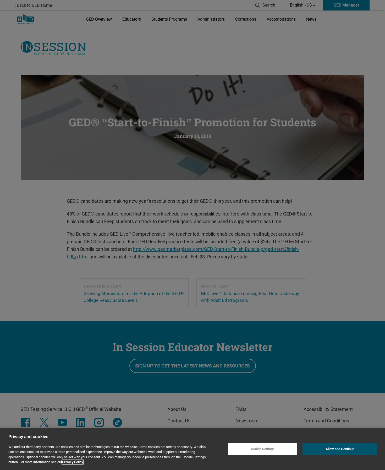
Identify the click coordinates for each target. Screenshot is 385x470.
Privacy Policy (72, 462)
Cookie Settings (262, 449)
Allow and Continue (340, 449)
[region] (192, 449)
